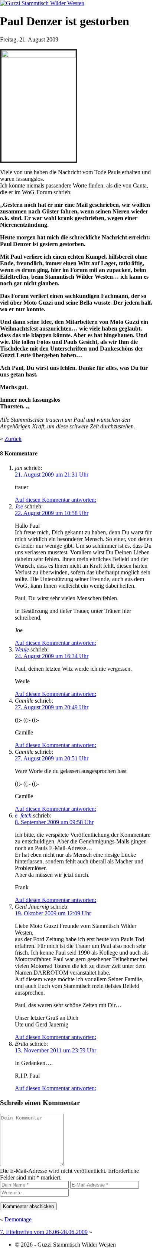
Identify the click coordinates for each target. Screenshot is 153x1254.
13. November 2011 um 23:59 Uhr (55, 1050)
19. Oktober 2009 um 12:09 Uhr (53, 913)
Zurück (13, 439)
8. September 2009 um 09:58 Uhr (54, 822)
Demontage (18, 1219)
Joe (19, 506)
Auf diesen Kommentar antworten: (55, 500)
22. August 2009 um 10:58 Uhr (51, 513)
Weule (22, 649)
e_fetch (23, 815)
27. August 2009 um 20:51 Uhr (51, 758)
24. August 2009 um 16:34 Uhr (51, 656)
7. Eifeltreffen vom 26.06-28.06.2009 (44, 1232)
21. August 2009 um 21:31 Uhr (51, 474)
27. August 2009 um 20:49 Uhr (51, 707)
